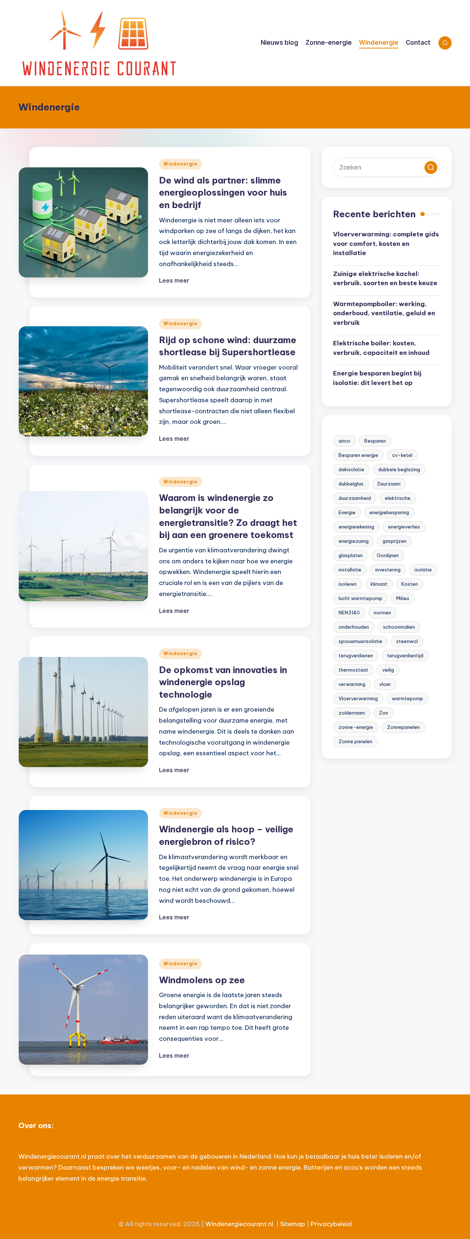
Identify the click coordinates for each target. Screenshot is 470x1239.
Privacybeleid (331, 1224)
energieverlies (404, 527)
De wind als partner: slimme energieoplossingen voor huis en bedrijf (223, 192)
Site (286, 1224)
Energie (347, 512)
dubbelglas (351, 484)
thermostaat (353, 670)
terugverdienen (356, 655)
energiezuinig (354, 541)
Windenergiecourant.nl (239, 1224)
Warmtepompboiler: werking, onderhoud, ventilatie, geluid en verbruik (384, 313)
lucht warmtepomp (360, 598)
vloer (385, 684)
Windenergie (180, 164)
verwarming (352, 684)
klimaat (378, 584)
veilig (388, 670)
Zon (383, 713)
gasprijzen (394, 541)
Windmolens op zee (202, 979)
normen (382, 612)
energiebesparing (389, 512)
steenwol (407, 641)
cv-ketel (402, 455)
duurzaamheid (355, 498)
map (298, 1224)
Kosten (409, 584)
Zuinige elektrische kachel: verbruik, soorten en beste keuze (385, 278)
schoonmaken (399, 627)
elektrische (398, 498)
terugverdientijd (405, 655)
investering (388, 570)
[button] (430, 167)
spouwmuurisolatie (360, 641)
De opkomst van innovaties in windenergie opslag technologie (223, 682)
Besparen (375, 441)
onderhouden (354, 627)
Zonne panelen (355, 741)
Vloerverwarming (358, 698)
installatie (350, 570)
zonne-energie (356, 727)
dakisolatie (351, 469)
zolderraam (352, 713)
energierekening (356, 527)
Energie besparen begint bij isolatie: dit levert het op (377, 378)
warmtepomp (407, 698)
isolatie (423, 570)
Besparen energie (358, 455)
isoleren (348, 584)
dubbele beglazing (399, 469)
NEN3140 (349, 612)
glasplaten (351, 555)
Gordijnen (388, 555)
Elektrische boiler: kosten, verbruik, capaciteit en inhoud (381, 348)
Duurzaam (389, 484)
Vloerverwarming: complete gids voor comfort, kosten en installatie (386, 243)
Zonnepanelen (403, 727)
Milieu (402, 598)
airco (344, 441)
